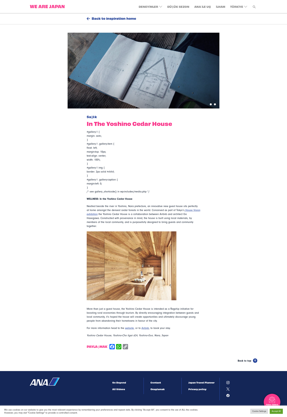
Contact (155, 382)
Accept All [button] (276, 411)
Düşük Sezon (178, 6)
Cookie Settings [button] (259, 411)
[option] (143, 70)
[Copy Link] (125, 347)
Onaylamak (157, 389)
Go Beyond (119, 382)
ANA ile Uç (202, 6)
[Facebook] (112, 347)
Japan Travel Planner (201, 382)
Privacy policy (197, 389)
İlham (220, 6)
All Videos (118, 389)
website (129, 328)
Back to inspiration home (114, 18)
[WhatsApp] (118, 347)
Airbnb (145, 328)
